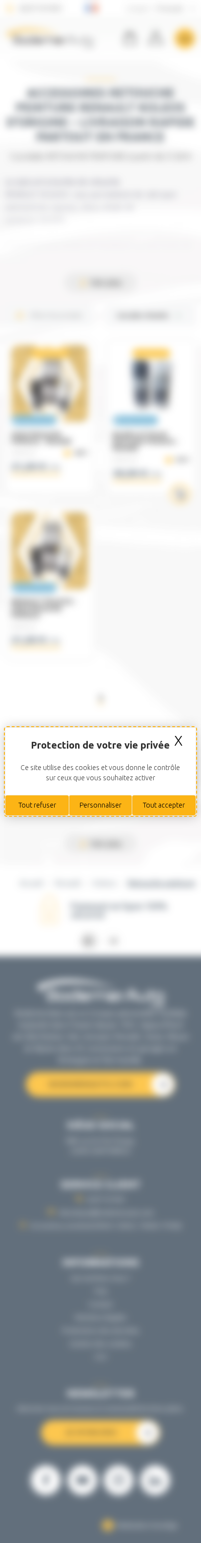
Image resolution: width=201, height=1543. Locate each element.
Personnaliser (100, 805)
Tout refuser (37, 805)
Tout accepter (164, 805)
